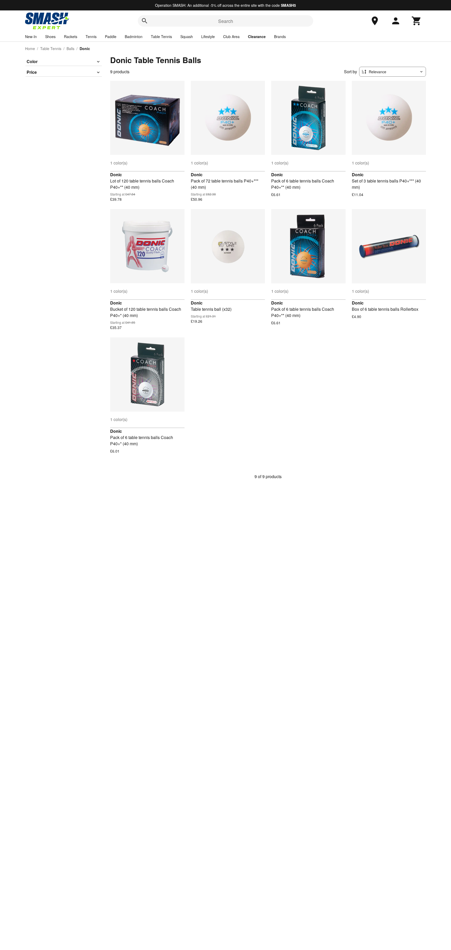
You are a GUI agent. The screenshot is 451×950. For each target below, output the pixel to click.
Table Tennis (161, 36)
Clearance (257, 36)
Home (30, 48)
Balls (70, 48)
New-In (31, 36)
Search (225, 20)
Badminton (134, 36)
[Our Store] (375, 21)
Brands (280, 36)
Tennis (91, 36)
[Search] (144, 21)
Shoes (50, 36)
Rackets (70, 36)
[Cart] (416, 21)
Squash (186, 36)
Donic (116, 175)
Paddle (110, 36)
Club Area (231, 36)
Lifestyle (208, 36)
